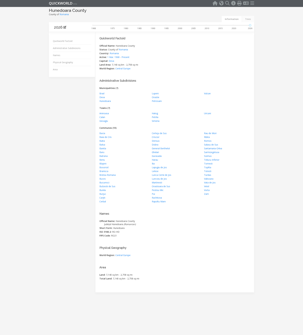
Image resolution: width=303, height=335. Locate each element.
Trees (248, 19)
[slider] (250, 25)
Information (232, 19)
